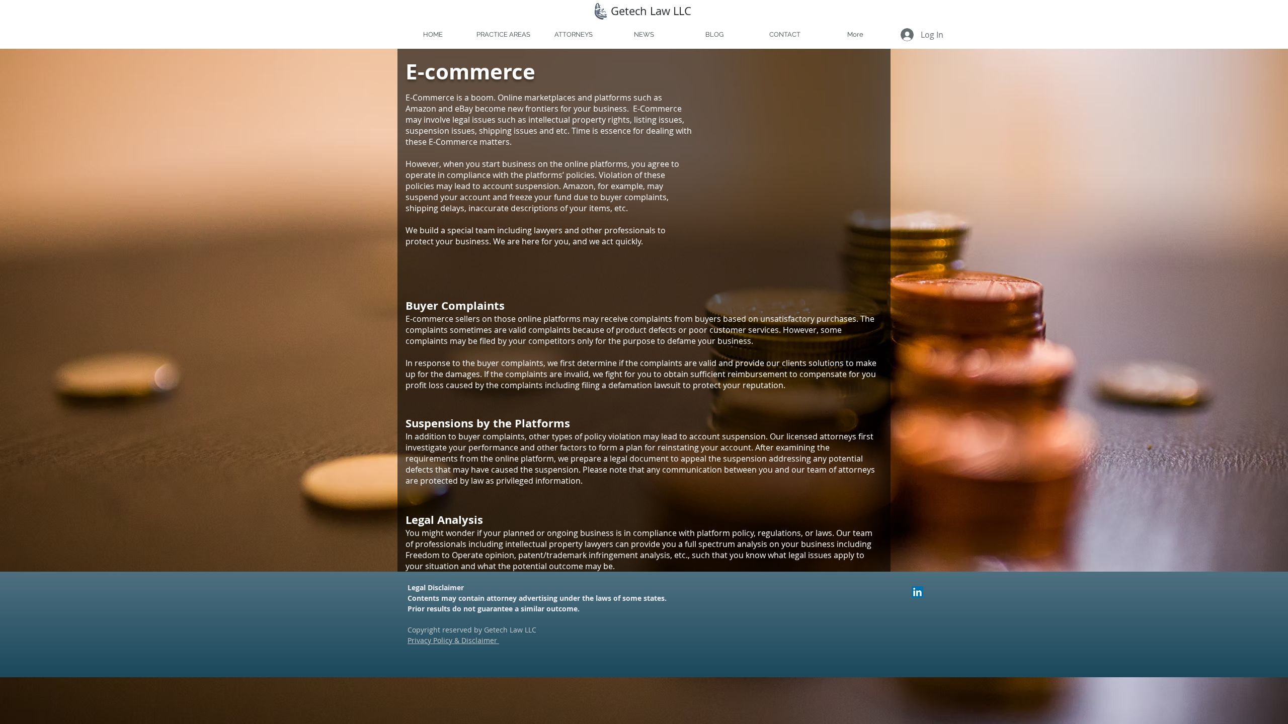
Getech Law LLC (651, 11)
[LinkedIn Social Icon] (917, 592)
